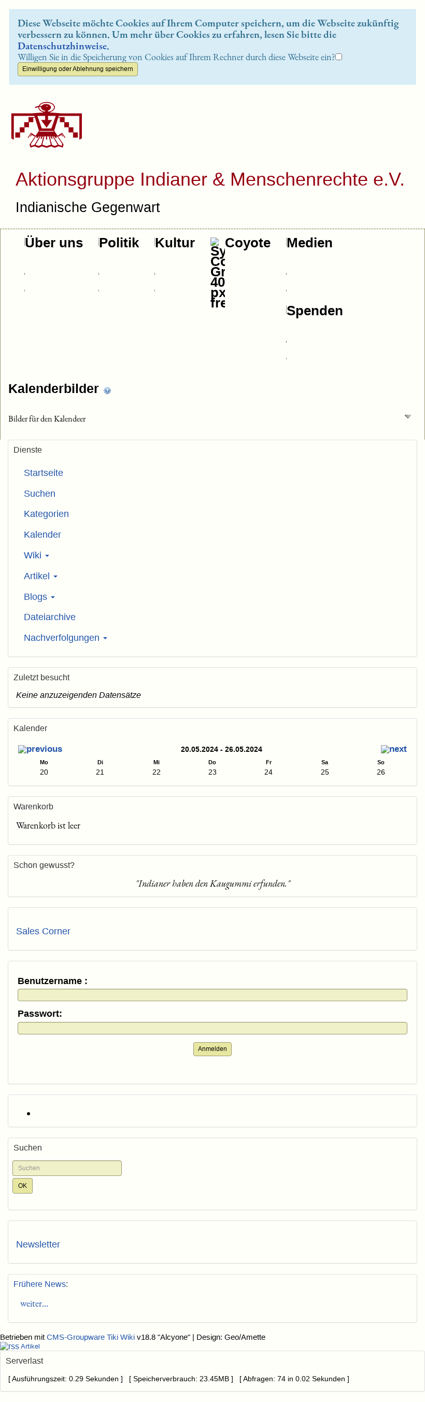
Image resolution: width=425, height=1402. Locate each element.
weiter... (32, 1303)
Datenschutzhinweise (62, 45)
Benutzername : (53, 981)
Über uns (54, 242)
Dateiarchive (50, 617)
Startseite (43, 473)
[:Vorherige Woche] (40, 750)
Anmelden (212, 1049)
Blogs (37, 597)
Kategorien (46, 514)
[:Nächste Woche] (394, 750)
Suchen (39, 493)
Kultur (175, 242)
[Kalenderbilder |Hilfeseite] (107, 389)
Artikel (38, 576)
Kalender (42, 534)
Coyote (248, 242)
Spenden (315, 310)
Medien (310, 242)
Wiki (34, 555)
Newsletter (38, 1244)
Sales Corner (43, 931)
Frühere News (39, 1284)
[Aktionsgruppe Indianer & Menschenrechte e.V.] (43, 125)
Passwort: (40, 1014)
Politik (119, 242)
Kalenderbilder (55, 388)
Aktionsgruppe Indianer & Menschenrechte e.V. (210, 179)
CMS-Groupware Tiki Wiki (92, 1337)
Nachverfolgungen (63, 638)
